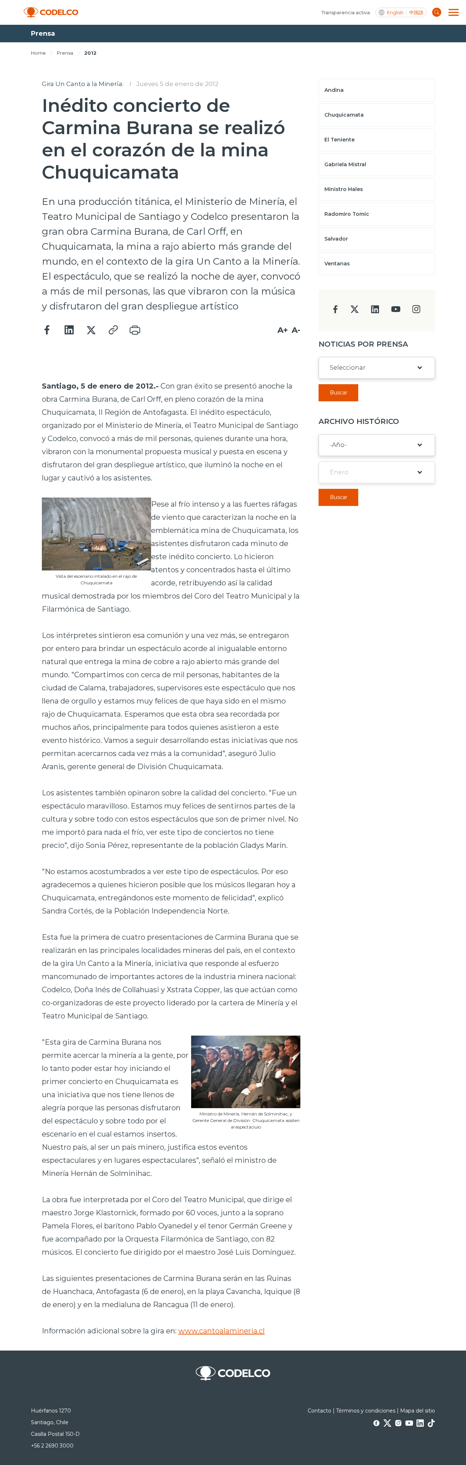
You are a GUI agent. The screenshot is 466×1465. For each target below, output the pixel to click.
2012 (90, 53)
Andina (334, 90)
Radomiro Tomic (346, 214)
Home (38, 53)
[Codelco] (51, 13)
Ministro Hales (343, 189)
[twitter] (354, 312)
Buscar (338, 392)
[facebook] (335, 311)
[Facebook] (47, 330)
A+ (282, 330)
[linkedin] (375, 311)
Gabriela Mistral (345, 164)
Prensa (65, 53)
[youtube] (395, 311)
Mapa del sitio (417, 1410)
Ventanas (337, 263)
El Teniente (339, 139)
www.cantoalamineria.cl (221, 1330)
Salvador (336, 238)
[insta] (416, 311)
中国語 (416, 12)
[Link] (112, 330)
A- (296, 330)
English (395, 12)
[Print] (134, 330)
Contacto (319, 1410)
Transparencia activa (345, 12)
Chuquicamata (344, 115)
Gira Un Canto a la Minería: (82, 83)
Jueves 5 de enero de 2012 (177, 83)
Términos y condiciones (365, 1410)
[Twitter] (91, 330)
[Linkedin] (69, 330)
